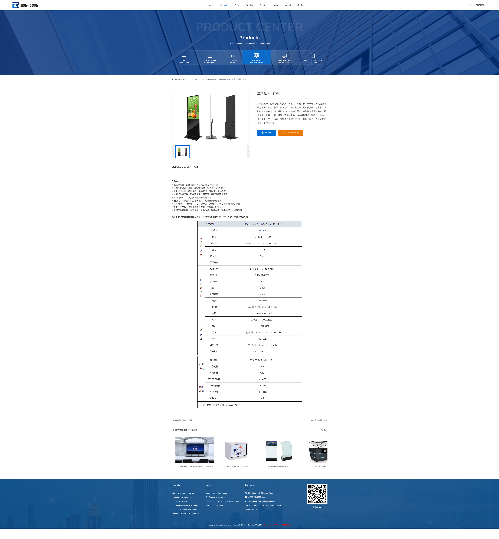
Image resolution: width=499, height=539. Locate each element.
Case (236, 5)
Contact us (250, 485)
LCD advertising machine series (256, 61)
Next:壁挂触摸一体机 (318, 420)
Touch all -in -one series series (284, 61)
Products (224, 5)
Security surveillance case (216, 493)
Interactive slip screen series (210, 61)
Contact (300, 5)
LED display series (233, 61)
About (288, 5)
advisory (268, 133)
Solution (250, 5)
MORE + (323, 430)
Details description (185, 167)
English (480, 5)
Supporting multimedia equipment (313, 61)
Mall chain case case (214, 505)
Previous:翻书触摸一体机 (182, 420)
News (276, 5)
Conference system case (216, 497)
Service (263, 5)
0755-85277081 (292, 133)
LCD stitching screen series (184, 61)
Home (210, 5)
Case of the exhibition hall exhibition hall (222, 501)
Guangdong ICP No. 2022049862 (277, 525)
